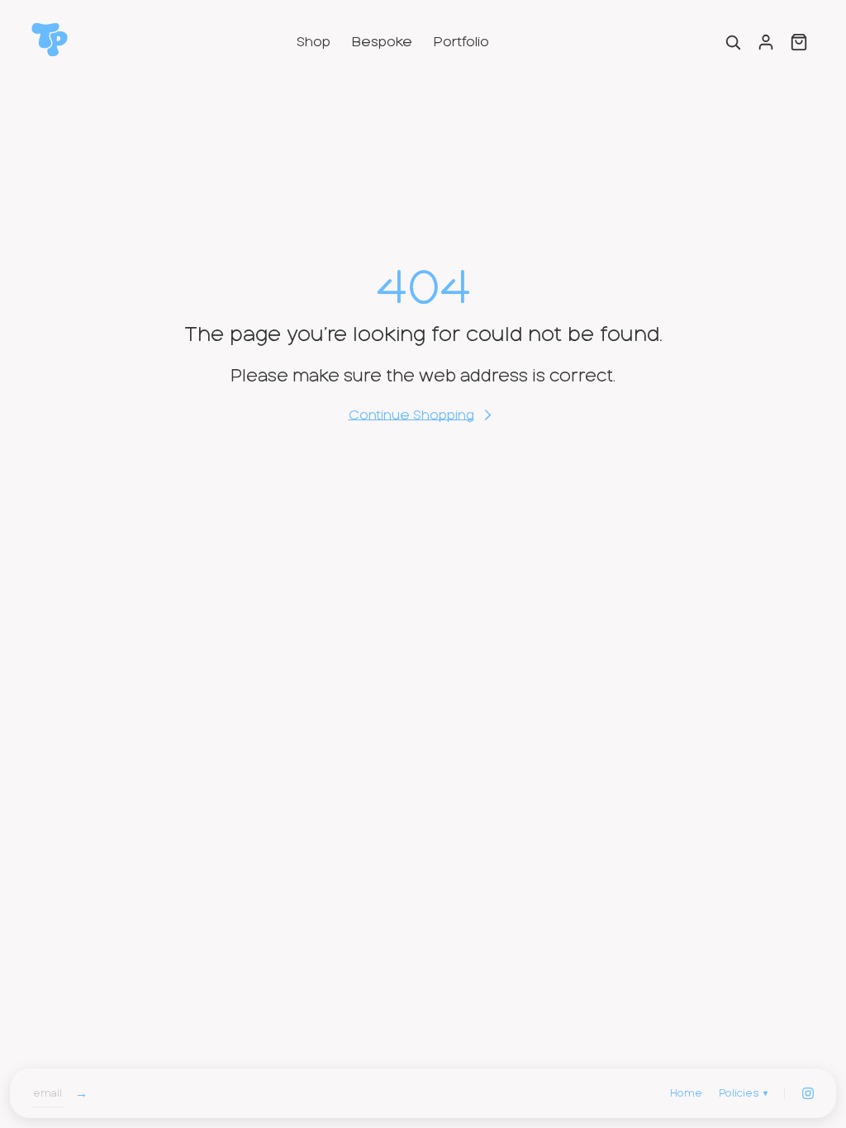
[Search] (733, 42)
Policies (743, 1093)
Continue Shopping (411, 415)
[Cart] (799, 42)
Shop (313, 42)
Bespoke (382, 42)
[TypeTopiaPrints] (49, 39)
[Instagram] (808, 1093)
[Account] (766, 42)
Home (686, 1093)
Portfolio (461, 42)
